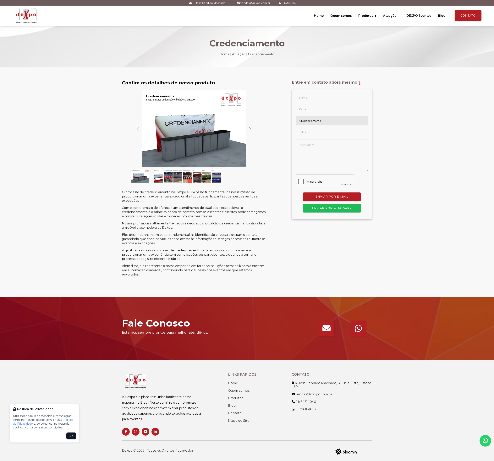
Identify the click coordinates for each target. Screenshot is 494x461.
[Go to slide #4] (178, 176)
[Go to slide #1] (140, 176)
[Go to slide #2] (158, 176)
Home (319, 16)
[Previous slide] (138, 129)
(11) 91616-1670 (305, 409)
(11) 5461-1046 (289, 2)
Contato (468, 15)
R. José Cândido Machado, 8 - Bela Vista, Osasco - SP (331, 385)
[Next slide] (250, 129)
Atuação (390, 16)
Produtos (366, 16)
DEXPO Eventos (418, 16)
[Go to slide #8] (216, 176)
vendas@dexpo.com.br (255, 2)
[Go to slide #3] (168, 176)
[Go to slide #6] (197, 176)
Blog (441, 16)
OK (71, 435)
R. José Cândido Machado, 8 (210, 2)
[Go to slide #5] (187, 176)
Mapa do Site (238, 420)
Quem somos (341, 16)
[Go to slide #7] (207, 176)
